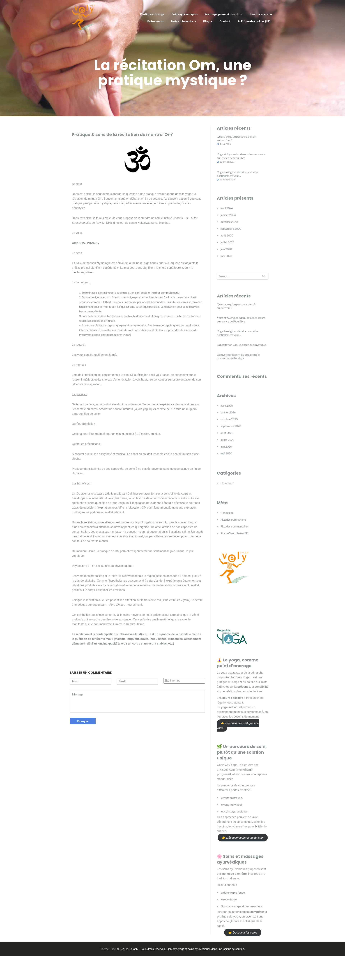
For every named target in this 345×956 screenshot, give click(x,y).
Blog (206, 21)
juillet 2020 (227, 242)
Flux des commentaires (234, 526)
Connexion (227, 512)
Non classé (227, 483)
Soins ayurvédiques (185, 14)
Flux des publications (233, 519)
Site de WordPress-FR (234, 533)
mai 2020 (226, 256)
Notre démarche (182, 21)
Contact (224, 21)
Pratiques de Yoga (152, 14)
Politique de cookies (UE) (254, 21)
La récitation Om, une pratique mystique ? (242, 344)
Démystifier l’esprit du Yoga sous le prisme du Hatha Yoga (238, 356)
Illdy (113, 948)
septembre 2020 (230, 228)
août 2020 (226, 235)
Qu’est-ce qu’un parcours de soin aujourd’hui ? (236, 138)
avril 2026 (226, 208)
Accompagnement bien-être (223, 14)
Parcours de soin (261, 14)
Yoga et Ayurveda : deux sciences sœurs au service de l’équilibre (241, 156)
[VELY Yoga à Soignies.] (83, 16)
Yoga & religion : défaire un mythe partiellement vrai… (237, 173)
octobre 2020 (229, 221)
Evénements (155, 21)
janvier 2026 (228, 215)
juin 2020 (226, 249)
